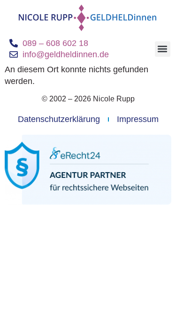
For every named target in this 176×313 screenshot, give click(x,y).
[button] (162, 49)
